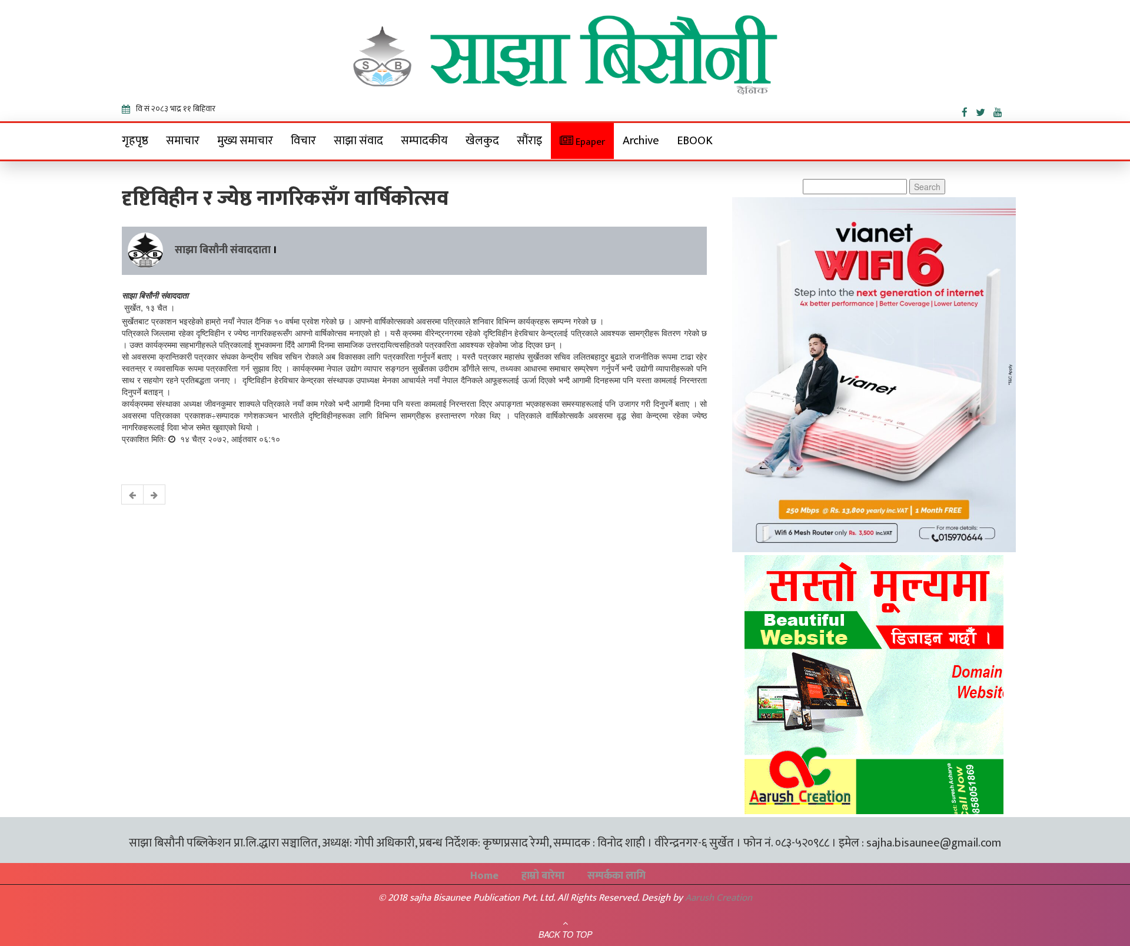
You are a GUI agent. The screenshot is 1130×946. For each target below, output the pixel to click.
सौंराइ (529, 141)
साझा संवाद (358, 141)
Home (484, 876)
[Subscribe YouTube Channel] (1000, 110)
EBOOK (695, 141)
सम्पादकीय (424, 141)
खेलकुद (482, 141)
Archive (641, 141)
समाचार (183, 141)
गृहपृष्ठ (135, 141)
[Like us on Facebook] (969, 110)
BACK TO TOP (565, 934)
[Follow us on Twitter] (984, 110)
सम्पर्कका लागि (616, 876)
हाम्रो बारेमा (542, 876)
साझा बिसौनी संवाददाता (223, 250)
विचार (303, 141)
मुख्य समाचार (245, 141)
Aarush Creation (718, 897)
